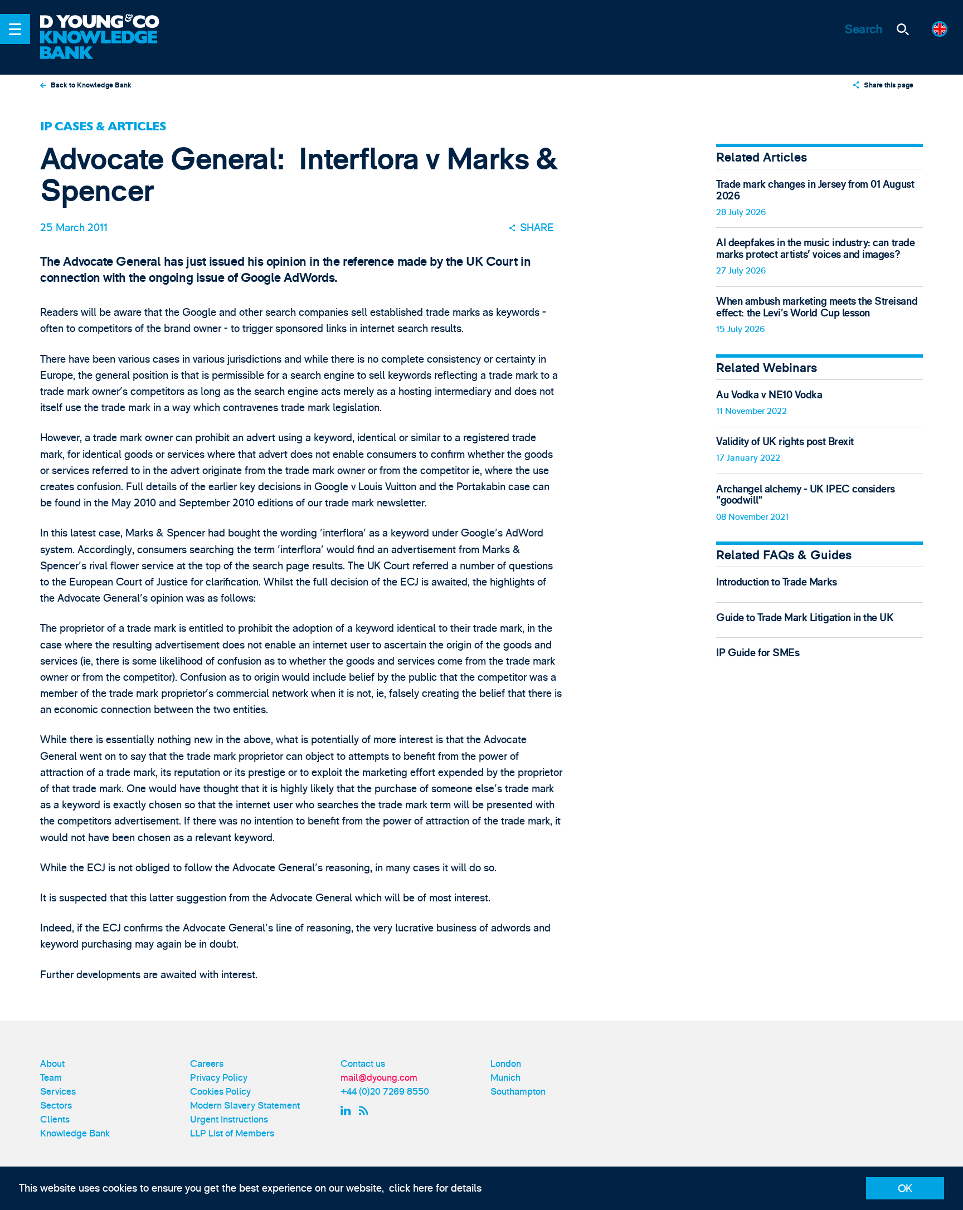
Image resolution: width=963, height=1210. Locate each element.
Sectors (56, 1105)
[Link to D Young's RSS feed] (366, 1111)
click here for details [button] (435, 1188)
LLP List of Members (232, 1133)
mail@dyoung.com (379, 1078)
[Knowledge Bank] (108, 46)
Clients (55, 1119)
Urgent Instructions (229, 1119)
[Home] (108, 22)
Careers (206, 1064)
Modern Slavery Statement (245, 1105)
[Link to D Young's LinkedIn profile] (347, 1111)
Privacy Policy (218, 1078)
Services (58, 1091)
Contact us (363, 1064)
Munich (505, 1078)
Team (51, 1078)
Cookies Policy (220, 1091)
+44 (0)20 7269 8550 (385, 1091)
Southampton (518, 1091)
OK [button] (905, 1189)
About (52, 1064)
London (505, 1064)
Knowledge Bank (75, 1133)
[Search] (903, 29)
